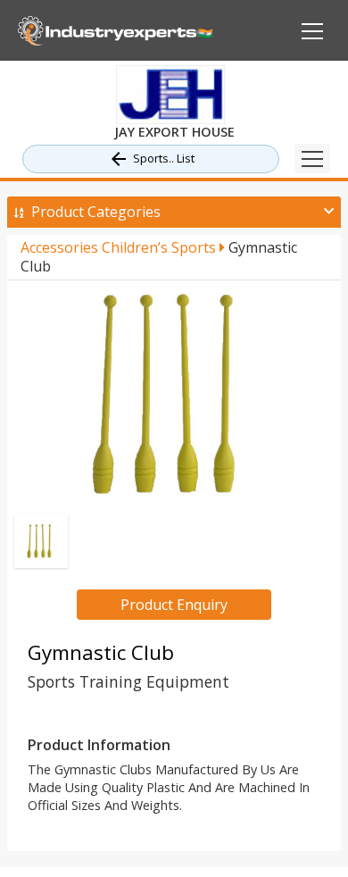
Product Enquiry (174, 604)
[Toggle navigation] (312, 158)
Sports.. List (164, 158)
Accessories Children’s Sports (120, 247)
